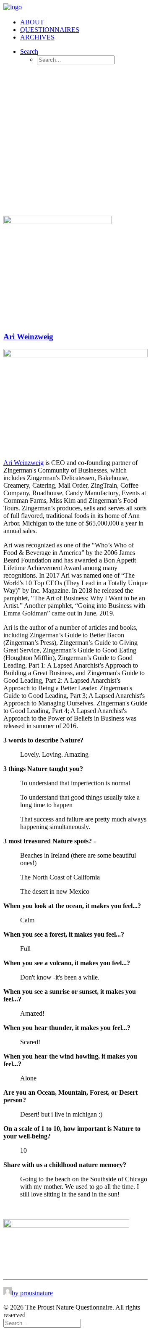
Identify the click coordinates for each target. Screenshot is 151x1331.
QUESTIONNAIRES (49, 29)
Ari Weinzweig (28, 336)
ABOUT (32, 22)
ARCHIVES (37, 37)
